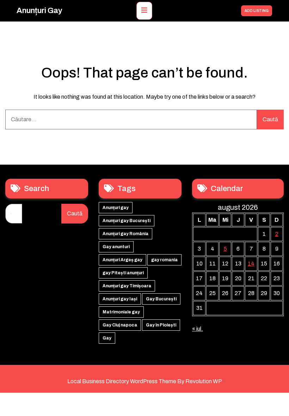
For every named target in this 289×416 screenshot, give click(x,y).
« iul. (197, 329)
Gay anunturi (116, 246)
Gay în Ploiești (161, 325)
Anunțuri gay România (125, 233)
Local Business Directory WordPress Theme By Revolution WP (144, 381)
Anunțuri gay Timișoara (127, 285)
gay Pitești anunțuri (123, 272)
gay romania (164, 259)
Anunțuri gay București (126, 220)
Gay (107, 338)
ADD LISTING (257, 11)
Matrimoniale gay (121, 312)
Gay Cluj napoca (120, 325)
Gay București (161, 298)
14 (251, 264)
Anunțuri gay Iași (120, 298)
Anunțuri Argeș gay (122, 259)
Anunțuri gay (39, 10)
